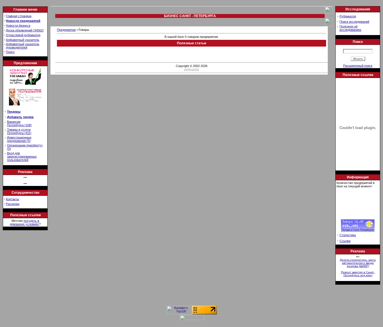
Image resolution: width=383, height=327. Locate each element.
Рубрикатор (348, 16)
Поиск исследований (354, 21)
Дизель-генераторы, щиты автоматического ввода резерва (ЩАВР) (358, 263)
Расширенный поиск (357, 65)
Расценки (12, 204)
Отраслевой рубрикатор (23, 35)
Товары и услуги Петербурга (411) (19, 131)
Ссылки (345, 241)
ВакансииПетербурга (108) (19, 123)
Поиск (10, 52)
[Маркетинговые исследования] (25, 107)
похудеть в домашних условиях (24, 222)
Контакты (12, 199)
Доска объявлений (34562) (25, 30)
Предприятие (66, 29)
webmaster (191, 69)
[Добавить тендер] (25, 83)
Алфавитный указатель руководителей (22, 45)
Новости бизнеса (18, 25)
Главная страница (18, 16)
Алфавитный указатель (22, 40)
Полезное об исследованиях (350, 28)
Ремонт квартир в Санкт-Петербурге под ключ (358, 274)
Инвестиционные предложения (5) (19, 139)
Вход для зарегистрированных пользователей (22, 156)
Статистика (348, 235)
